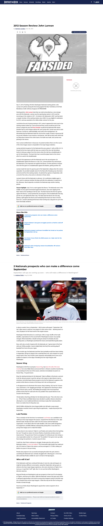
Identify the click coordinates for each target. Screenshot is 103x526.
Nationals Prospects (26, 503)
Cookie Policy (83, 515)
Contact (52, 513)
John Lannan (29, 112)
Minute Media (9, 522)
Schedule (31, 2)
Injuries (49, 2)
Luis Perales (47, 417)
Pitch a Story (35, 515)
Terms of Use (67, 515)
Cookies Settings (68, 518)
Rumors (26, 2)
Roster (44, 2)
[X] (94, 2)
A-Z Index (53, 518)
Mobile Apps (82, 513)
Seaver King (39, 367)
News (20, 2)
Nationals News (25, 255)
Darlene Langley (20, 28)
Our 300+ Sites (68, 513)
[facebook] (91, 2)
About (18, 513)
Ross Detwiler (37, 127)
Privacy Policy (54, 515)
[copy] (25, 32)
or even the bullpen (32, 444)
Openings (34, 513)
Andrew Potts (19, 275)
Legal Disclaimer (21, 518)
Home (18, 255)
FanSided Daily (20, 515)
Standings (38, 2)
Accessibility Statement (38, 518)
